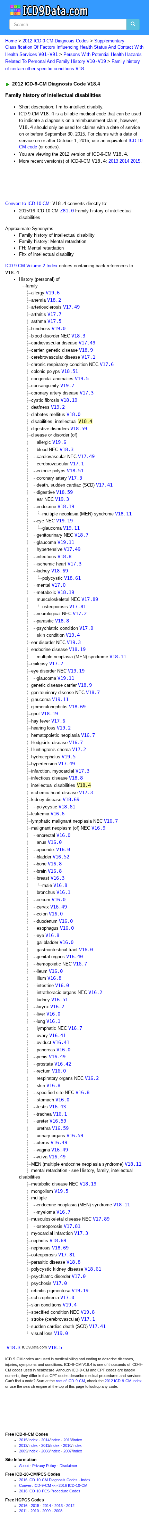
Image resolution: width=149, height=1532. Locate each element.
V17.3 (87, 393)
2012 (23, 1445)
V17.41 (104, 485)
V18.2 (54, 300)
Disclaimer (68, 1466)
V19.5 (82, 378)
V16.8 (55, 863)
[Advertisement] (55, 181)
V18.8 (64, 556)
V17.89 (89, 599)
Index (33, 1440)
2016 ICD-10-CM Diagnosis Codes (48, 1480)
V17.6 (107, 364)
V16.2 (95, 992)
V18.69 (59, 570)
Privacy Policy (44, 1466)
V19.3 (62, 499)
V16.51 (59, 999)
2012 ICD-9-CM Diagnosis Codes (56, 40)
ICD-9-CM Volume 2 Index (31, 265)
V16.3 (57, 878)
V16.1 (63, 892)
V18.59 (78, 428)
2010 (67, 1445)
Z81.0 (67, 210)
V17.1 (88, 357)
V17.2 (80, 613)
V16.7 (88, 735)
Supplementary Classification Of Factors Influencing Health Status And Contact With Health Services (74, 47)
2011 (45, 1445)
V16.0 (63, 835)
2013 (113, 161)
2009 (23, 1451)
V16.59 (58, 1121)
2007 (67, 1451)
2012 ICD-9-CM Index (123, 1381)
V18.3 (78, 336)
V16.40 (74, 956)
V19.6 (53, 292)
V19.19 (64, 520)
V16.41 (57, 1035)
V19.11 (71, 528)
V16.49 (58, 907)
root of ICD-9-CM (70, 1381)
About (24, 1466)
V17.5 (54, 321)
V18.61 (72, 578)
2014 (124, 161)
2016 (23, 1506)
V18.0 (73, 414)
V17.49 (71, 307)
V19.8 (88, 1312)
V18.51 (69, 371)
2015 (135, 161)
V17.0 (58, 585)
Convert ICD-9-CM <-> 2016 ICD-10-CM (53, 1485)
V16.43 (57, 1106)
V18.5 (55, 1347)
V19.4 (73, 635)
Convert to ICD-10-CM (27, 203)
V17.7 (54, 314)
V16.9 (98, 828)
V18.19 (69, 400)
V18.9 (86, 350)
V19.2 (58, 407)
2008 (45, 1451)
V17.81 (77, 606)
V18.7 (81, 535)
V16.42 (62, 1064)
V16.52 (61, 856)
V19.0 (58, 328)
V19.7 (67, 385)
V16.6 (57, 813)
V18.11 (123, 513)
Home (11, 40)
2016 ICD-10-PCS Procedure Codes (49, 1491)
